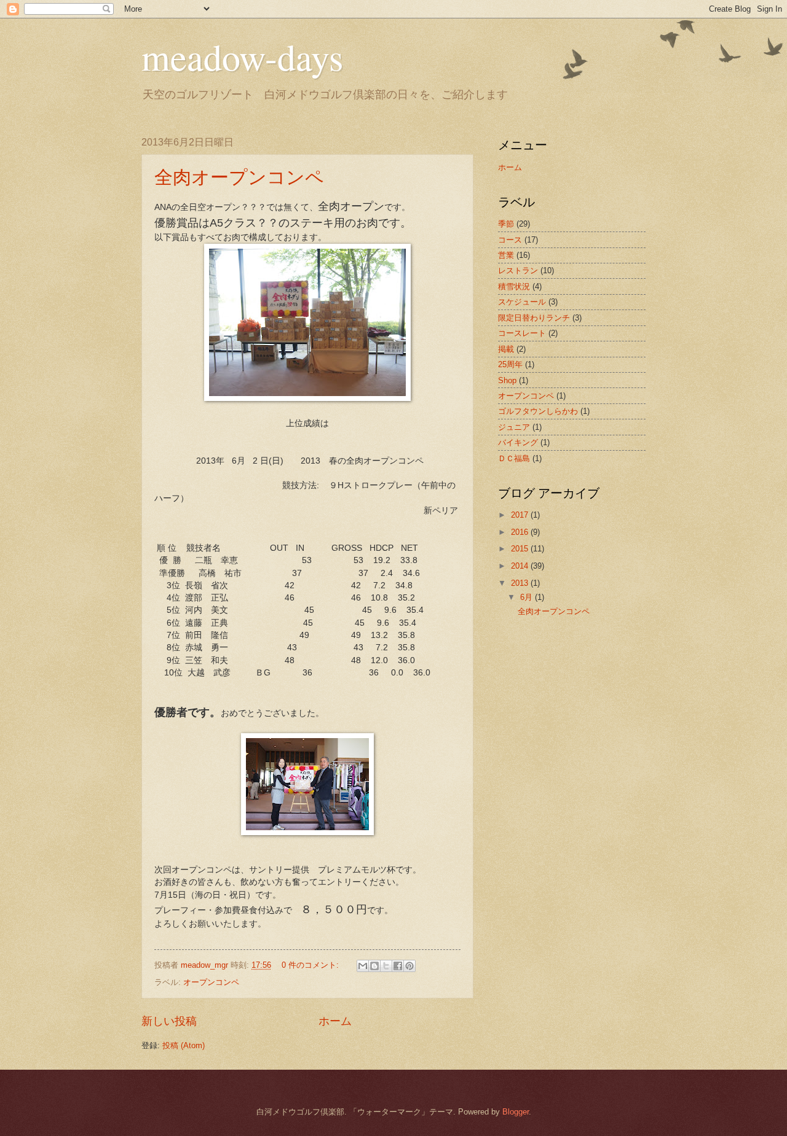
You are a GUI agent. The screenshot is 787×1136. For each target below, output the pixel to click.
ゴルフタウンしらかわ (538, 411)
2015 (521, 548)
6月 (527, 597)
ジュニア (514, 427)
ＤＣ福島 (514, 458)
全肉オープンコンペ (239, 176)
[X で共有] (386, 966)
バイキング (518, 442)
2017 (521, 514)
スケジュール (522, 301)
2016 (521, 532)
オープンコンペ (211, 982)
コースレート (522, 333)
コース (510, 239)
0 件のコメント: (311, 965)
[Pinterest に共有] (409, 966)
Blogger (515, 1111)
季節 (506, 223)
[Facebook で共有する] (398, 966)
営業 (506, 255)
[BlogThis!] (374, 966)
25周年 (510, 364)
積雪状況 (514, 286)
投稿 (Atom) (183, 1045)
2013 (521, 583)
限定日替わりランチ (534, 317)
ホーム (335, 1021)
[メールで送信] (363, 966)
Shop (507, 380)
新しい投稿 (169, 1021)
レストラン (518, 270)
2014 (521, 565)
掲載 (506, 349)
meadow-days (242, 56)
